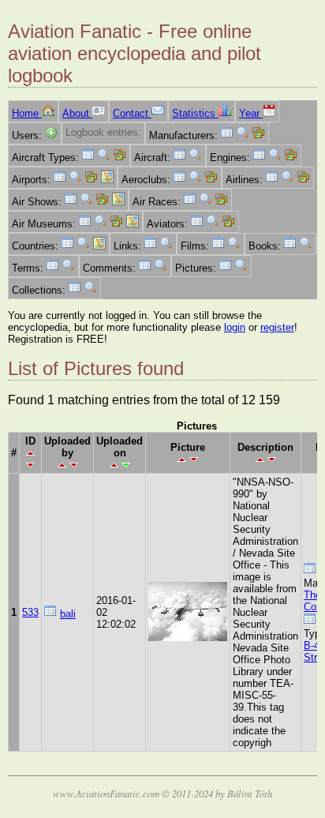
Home (27, 113)
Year (251, 113)
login (234, 327)
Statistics (195, 113)
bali (68, 614)
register (277, 327)
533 (30, 612)
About (77, 113)
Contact (132, 113)
